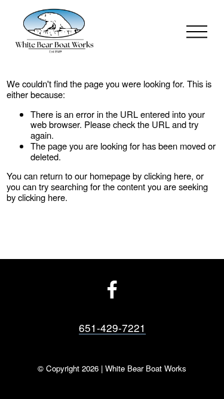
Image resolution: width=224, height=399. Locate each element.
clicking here (167, 175)
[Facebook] (112, 289)
